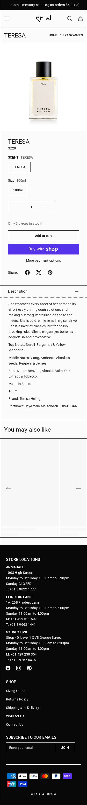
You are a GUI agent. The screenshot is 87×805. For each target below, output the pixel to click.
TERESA (19, 167)
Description (18, 291)
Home (53, 35)
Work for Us (15, 716)
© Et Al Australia (43, 794)
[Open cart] (80, 18)
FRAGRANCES (73, 35)
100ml (18, 190)
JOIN (65, 747)
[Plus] (46, 207)
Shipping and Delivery (22, 708)
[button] (8, 18)
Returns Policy (17, 699)
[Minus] (17, 207)
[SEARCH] (70, 18)
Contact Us (14, 724)
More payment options (43, 260)
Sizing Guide (15, 691)
